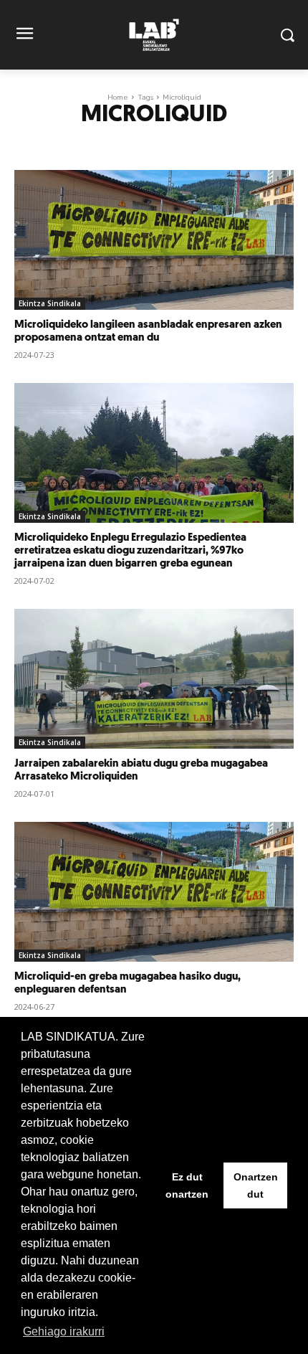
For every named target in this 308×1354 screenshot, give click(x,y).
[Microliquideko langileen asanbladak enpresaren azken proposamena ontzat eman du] (154, 240)
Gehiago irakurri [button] (64, 1331)
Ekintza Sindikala (50, 303)
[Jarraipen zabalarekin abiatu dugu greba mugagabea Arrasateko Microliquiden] (154, 679)
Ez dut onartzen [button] (186, 1185)
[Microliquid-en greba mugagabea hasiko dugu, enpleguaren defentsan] (154, 892)
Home (117, 97)
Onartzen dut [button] (256, 1185)
